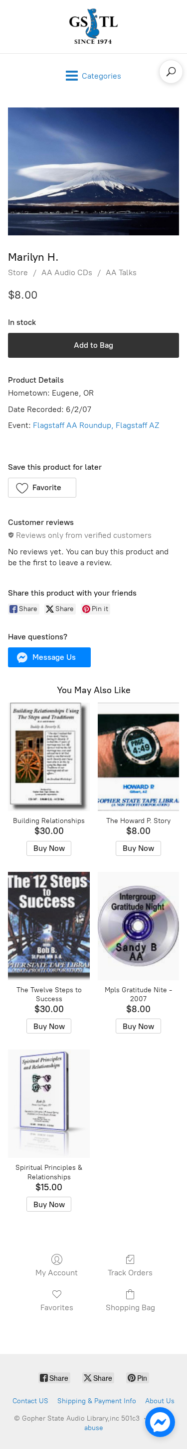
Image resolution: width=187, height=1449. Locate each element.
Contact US (30, 1401)
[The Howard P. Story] (138, 757)
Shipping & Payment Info (96, 1401)
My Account (56, 1272)
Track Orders (130, 1272)
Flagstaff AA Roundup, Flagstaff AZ (95, 425)
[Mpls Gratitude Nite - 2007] (138, 926)
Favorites (56, 1307)
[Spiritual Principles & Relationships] (48, 1103)
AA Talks (121, 272)
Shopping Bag (130, 1307)
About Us (160, 1401)
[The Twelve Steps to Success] (48, 926)
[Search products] (171, 72)
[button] (42, 488)
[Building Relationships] (48, 757)
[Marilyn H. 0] (93, 171)
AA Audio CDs (66, 272)
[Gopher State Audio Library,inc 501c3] (94, 26)
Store (18, 272)
